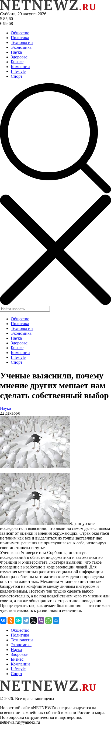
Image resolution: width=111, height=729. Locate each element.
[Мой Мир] (56, 620)
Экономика (21, 47)
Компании (20, 66)
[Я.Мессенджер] (18, 620)
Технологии (22, 42)
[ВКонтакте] (3, 620)
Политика (20, 37)
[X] (33, 620)
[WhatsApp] (48, 620)
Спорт (16, 76)
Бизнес (17, 61)
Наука (16, 52)
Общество (20, 33)
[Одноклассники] (11, 620)
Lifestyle (18, 71)
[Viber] (41, 620)
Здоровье (19, 57)
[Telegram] (26, 620)
